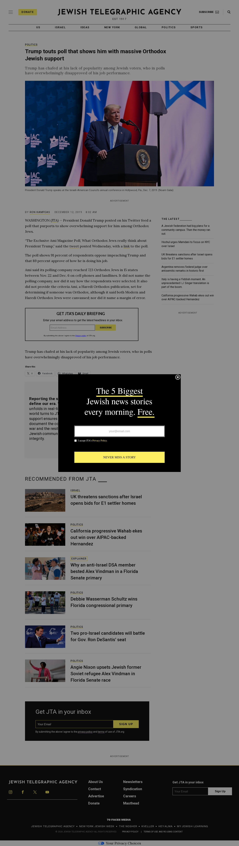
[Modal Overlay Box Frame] (119, 423)
